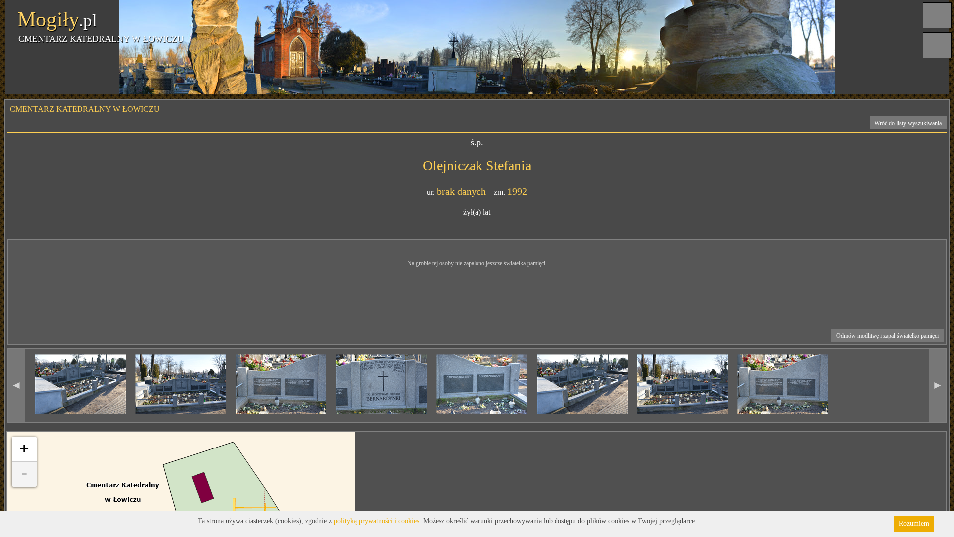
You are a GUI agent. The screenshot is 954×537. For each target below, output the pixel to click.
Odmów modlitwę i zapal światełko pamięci (887, 335)
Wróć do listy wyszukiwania (908, 123)
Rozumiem (914, 523)
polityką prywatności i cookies (376, 521)
